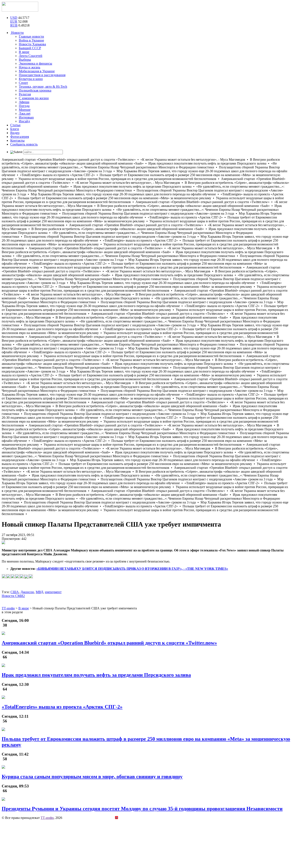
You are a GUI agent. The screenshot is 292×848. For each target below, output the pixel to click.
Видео (14, 133)
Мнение (25, 109)
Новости (17, 32)
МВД (39, 592)
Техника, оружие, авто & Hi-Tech (43, 86)
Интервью (26, 117)
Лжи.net (24, 113)
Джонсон (27, 592)
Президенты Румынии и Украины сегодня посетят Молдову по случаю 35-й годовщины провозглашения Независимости (142, 808)
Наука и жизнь (29, 67)
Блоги (14, 129)
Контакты (17, 140)
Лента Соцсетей (30, 56)
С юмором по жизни (34, 98)
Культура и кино (31, 79)
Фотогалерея (19, 136)
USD (13, 17)
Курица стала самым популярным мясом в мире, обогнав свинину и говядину (92, 776)
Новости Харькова (32, 44)
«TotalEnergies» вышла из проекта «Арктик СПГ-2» (62, 707)
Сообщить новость (24, 144)
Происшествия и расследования (42, 75)
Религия (25, 94)
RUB (14, 25)
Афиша (24, 102)
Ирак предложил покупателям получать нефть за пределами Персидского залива (96, 675)
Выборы (25, 59)
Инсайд (24, 121)
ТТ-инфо (47, 818)
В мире (24, 52)
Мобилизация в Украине (37, 71)
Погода (24, 106)
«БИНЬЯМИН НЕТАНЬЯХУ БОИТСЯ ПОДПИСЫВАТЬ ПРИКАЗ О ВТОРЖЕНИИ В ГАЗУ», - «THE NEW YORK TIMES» (132, 568)
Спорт (23, 83)
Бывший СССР (30, 48)
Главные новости (31, 36)
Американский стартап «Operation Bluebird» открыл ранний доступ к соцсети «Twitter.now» (109, 643)
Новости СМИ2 (13, 596)
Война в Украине (31, 40)
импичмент (53, 592)
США (14, 592)
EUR (13, 21)
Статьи (15, 125)
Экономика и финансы (35, 63)
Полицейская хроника (35, 90)
